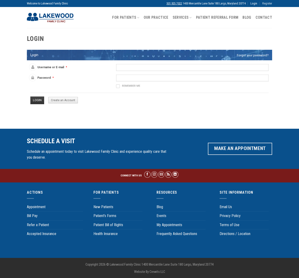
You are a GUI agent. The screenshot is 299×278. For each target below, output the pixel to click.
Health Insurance (105, 234)
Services (181, 17)
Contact (264, 17)
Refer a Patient (38, 225)
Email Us (226, 207)
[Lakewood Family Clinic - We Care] (50, 17)
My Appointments (169, 225)
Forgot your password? (253, 55)
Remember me (131, 85)
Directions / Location (235, 234)
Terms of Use (229, 225)
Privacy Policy (230, 216)
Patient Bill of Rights (108, 225)
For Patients (124, 17)
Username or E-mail (50, 67)
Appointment (36, 207)
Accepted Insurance (41, 234)
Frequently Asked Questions (177, 234)
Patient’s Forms (104, 216)
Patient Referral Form (217, 17)
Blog (246, 17)
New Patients (103, 207)
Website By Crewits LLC (149, 272)
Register (267, 3)
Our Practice (156, 17)
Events (161, 216)
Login (253, 3)
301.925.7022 (174, 3)
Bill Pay (32, 216)
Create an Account (63, 100)
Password (44, 77)
